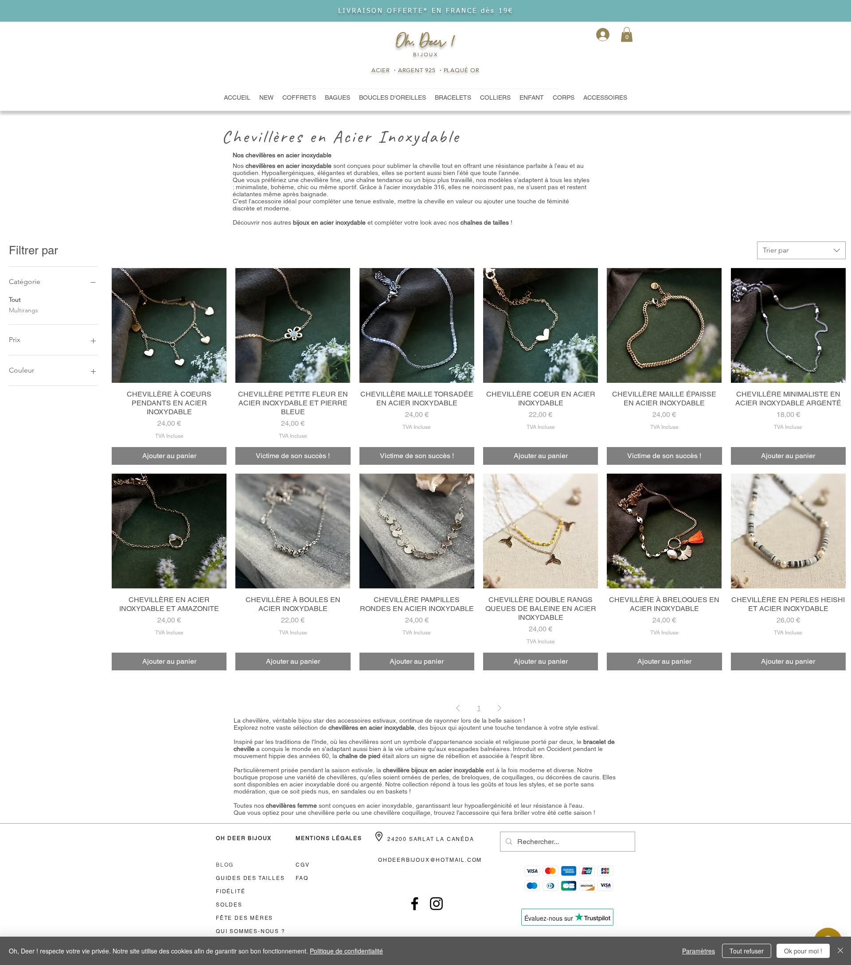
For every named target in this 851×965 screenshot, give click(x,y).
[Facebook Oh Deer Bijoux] (414, 903)
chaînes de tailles (485, 222)
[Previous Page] (458, 708)
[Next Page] (499, 708)
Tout (15, 300)
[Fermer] (840, 951)
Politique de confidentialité (346, 950)
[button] (627, 34)
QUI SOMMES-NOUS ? (250, 931)
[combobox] (801, 250)
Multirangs (23, 310)
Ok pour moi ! (803, 950)
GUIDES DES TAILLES (250, 878)
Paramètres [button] (698, 950)
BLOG (225, 865)
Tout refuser (747, 950)
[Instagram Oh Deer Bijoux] (436, 903)
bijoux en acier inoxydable (329, 222)
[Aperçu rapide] (169, 325)
